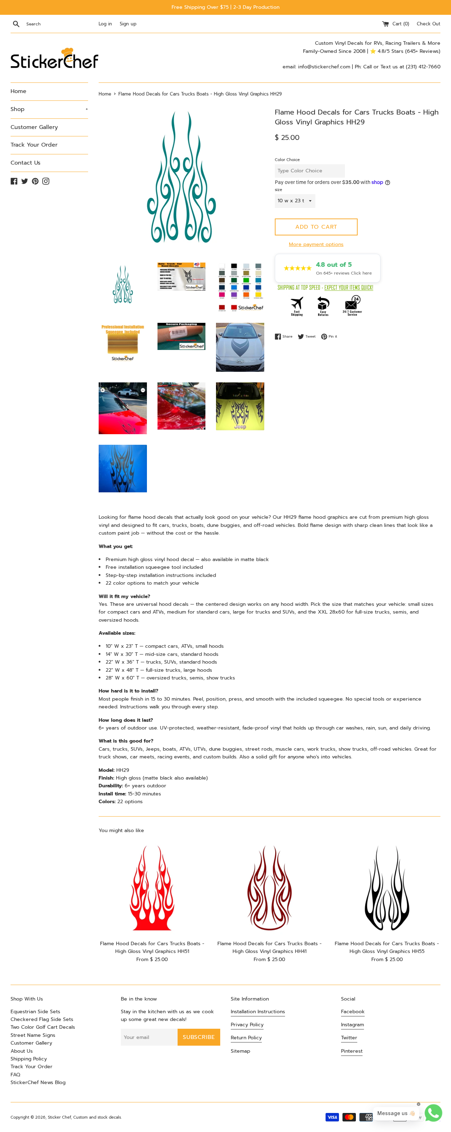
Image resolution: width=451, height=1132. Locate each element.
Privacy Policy (247, 1024)
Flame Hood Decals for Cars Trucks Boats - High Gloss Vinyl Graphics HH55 (387, 947)
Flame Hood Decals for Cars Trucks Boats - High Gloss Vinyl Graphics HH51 (152, 947)
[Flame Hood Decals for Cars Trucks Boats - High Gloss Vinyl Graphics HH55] (387, 887)
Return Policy (246, 1037)
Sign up (128, 23)
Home (18, 91)
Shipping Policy (29, 1059)
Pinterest (352, 1051)
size (278, 190)
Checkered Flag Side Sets (42, 1019)
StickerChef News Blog (38, 1082)
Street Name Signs (33, 1035)
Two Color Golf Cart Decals (43, 1027)
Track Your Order (34, 145)
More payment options (316, 244)
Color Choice (287, 160)
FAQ (15, 1074)
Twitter (349, 1037)
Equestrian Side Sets (35, 1011)
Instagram (352, 1024)
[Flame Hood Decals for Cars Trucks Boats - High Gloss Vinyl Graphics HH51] (152, 887)
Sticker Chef (59, 1117)
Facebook (353, 1011)
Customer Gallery (34, 127)
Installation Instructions (258, 1011)
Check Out (428, 23)
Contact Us (26, 163)
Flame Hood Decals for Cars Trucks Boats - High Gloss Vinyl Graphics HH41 (269, 947)
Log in (105, 23)
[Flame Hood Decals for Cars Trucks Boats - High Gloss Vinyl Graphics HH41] (269, 887)
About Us (22, 1051)
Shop (49, 109)
